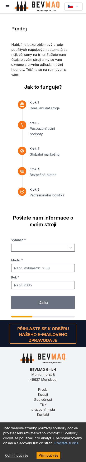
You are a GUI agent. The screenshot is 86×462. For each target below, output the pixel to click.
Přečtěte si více (66, 443)
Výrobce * (18, 240)
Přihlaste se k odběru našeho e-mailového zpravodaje (43, 334)
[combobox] (14, 247)
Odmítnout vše (16, 455)
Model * (17, 260)
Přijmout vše (48, 455)
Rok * (15, 277)
